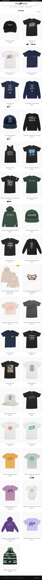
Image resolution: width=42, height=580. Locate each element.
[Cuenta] (36, 4)
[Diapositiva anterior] (1, 90)
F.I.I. (15, 577)
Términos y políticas (21, 577)
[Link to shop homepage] (21, 4)
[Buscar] (2, 4)
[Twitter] (39, 577)
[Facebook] (35, 577)
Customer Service (5, 0)
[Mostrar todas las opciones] (36, 44)
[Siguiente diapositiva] (18, 90)
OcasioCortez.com (35, 0)
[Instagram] (37, 577)
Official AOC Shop (7, 577)
